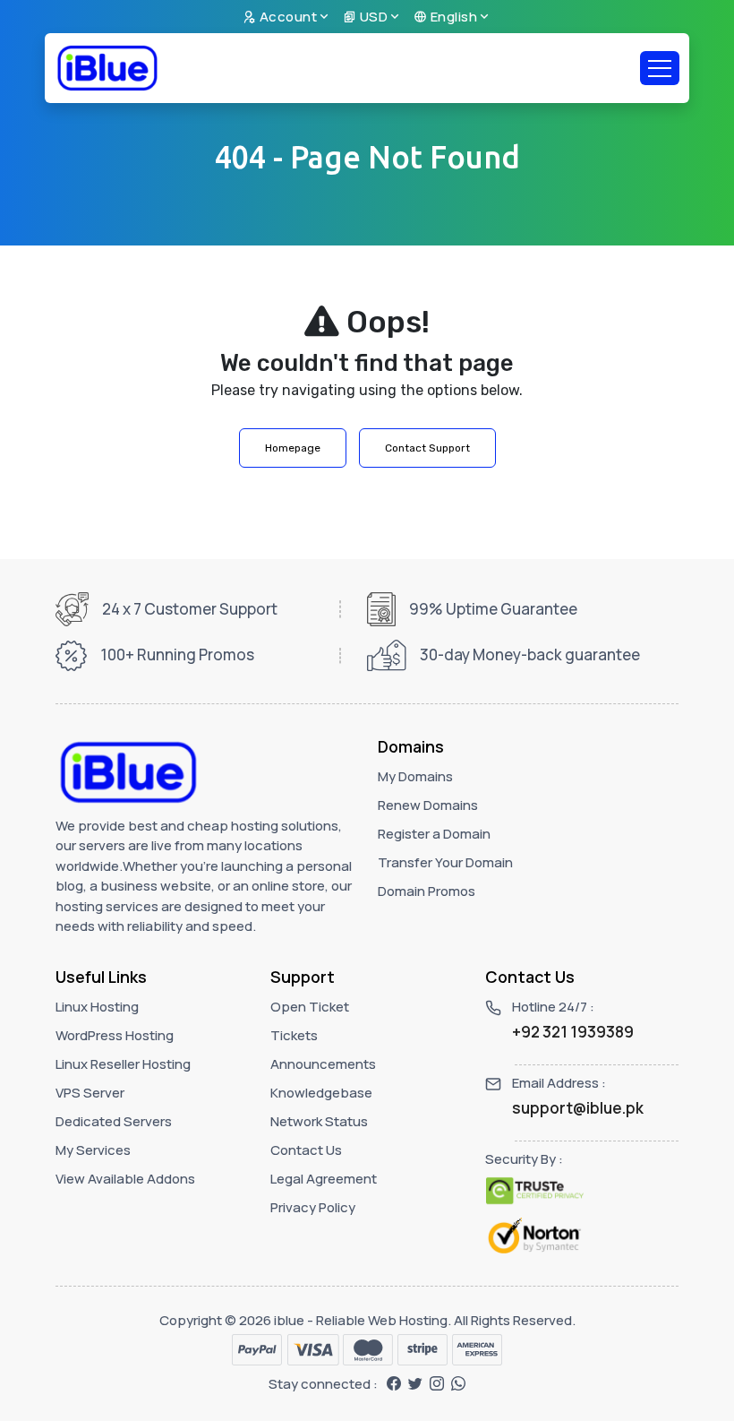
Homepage (292, 448)
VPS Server (89, 1092)
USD (372, 16)
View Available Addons (125, 1178)
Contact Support (427, 448)
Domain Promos (426, 891)
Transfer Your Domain (445, 862)
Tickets (294, 1035)
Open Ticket (309, 1006)
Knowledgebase (321, 1092)
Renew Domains (428, 805)
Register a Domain (434, 833)
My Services (93, 1150)
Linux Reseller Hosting (123, 1064)
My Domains (415, 776)
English (452, 16)
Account (286, 16)
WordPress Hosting (114, 1035)
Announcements (323, 1064)
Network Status (319, 1121)
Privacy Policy (312, 1207)
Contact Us (306, 1150)
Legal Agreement (323, 1178)
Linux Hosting (97, 1006)
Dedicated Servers (113, 1121)
